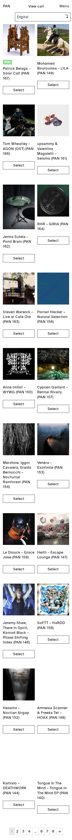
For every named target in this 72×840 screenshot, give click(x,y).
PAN (6, 6)
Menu (64, 6)
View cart (36, 6)
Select (18, 90)
